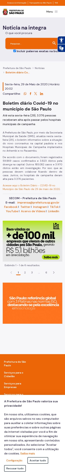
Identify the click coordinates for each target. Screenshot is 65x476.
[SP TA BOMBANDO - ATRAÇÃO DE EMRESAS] (32, 241)
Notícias (40, 68)
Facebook (11, 207)
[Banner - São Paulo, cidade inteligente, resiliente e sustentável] (32, 303)
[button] (54, 272)
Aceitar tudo (38, 460)
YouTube (12, 211)
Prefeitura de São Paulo (17, 68)
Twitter (25, 207)
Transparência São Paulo (40, 3)
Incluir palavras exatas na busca (39, 51)
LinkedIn (53, 211)
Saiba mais (27, 453)
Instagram (40, 207)
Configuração (14, 460)
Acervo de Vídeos (33, 211)
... (39, 272)
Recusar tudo (15, 468)
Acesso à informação (16, 3)
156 (56, 3)
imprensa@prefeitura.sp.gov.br (38, 202)
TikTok (54, 207)
